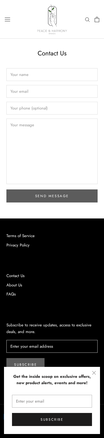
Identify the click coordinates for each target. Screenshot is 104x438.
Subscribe (52, 419)
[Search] (87, 19)
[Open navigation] (7, 19)
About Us (14, 285)
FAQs (11, 294)
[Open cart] (97, 19)
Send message (52, 195)
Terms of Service (20, 236)
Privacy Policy (18, 245)
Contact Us (15, 276)
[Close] (94, 373)
